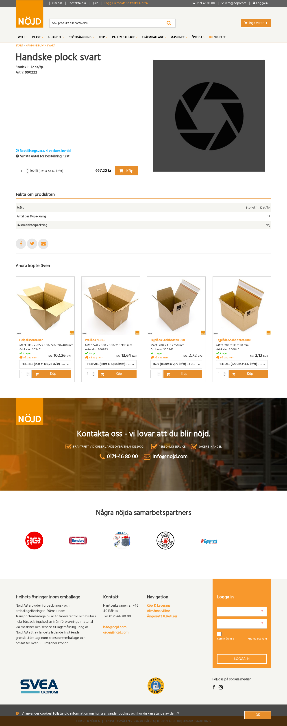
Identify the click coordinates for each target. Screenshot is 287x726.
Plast (36, 37)
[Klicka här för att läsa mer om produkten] (45, 306)
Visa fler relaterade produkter (42, 393)
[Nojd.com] (29, 14)
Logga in (242, 659)
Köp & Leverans (158, 606)
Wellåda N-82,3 (95, 340)
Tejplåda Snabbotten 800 (167, 340)
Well (22, 37)
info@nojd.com (114, 627)
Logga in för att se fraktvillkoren (126, 3)
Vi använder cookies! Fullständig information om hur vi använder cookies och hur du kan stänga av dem (99, 714)
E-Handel (55, 37)
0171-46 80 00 (205, 3)
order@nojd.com (115, 632)
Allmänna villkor (158, 611)
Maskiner (178, 37)
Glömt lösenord (257, 639)
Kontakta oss (77, 3)
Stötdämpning (81, 37)
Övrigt (197, 37)
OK (258, 715)
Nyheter (219, 37)
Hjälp (95, 3)
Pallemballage (124, 37)
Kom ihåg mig (225, 639)
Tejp (102, 37)
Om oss (57, 3)
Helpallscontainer (31, 340)
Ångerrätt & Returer (162, 616)
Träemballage (153, 37)
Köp (129, 171)
